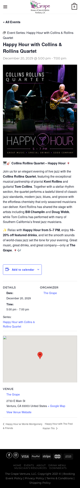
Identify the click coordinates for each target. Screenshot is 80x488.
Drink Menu (57, 465)
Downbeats (58, 468)
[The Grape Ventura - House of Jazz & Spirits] (40, 7)
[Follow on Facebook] (9, 455)
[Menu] (5, 6)
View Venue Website (18, 412)
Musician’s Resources (30, 468)
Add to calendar (23, 269)
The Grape (50, 293)
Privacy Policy (34, 478)
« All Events (11, 22)
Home (17, 465)
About (41, 465)
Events (29, 465)
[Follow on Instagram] (16, 455)
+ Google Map (56, 406)
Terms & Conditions (59, 478)
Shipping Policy (40, 482)
